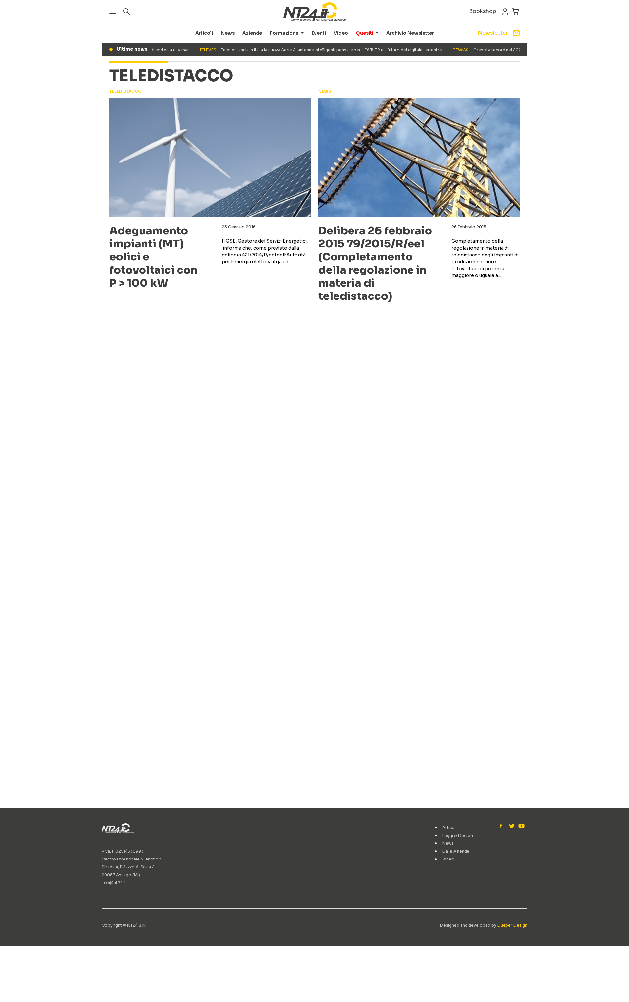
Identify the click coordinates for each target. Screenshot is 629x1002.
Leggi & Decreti (457, 835)
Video (341, 33)
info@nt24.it (114, 882)
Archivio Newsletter (410, 33)
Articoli (204, 33)
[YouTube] (521, 826)
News (228, 33)
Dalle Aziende (455, 851)
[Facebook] (502, 826)
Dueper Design (512, 925)
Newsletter (493, 32)
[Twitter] (511, 826)
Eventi (319, 33)
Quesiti (364, 33)
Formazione (284, 33)
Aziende (252, 33)
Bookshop (482, 11)
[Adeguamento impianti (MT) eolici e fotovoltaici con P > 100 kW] (210, 157)
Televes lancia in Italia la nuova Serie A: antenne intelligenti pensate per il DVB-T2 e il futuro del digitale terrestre (307, 49)
